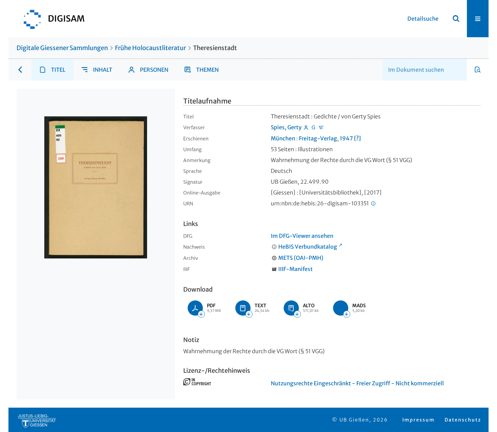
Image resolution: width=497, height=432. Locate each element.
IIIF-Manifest (295, 269)
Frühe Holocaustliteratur (150, 48)
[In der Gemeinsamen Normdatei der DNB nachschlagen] (313, 127)
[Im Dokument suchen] (478, 70)
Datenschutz (463, 420)
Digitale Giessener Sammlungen (62, 48)
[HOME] (50, 18)
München (283, 138)
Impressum (418, 420)
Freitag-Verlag (318, 138)
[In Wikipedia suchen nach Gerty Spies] (321, 127)
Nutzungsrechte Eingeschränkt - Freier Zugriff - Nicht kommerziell (357, 383)
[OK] (456, 18)
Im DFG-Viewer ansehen (302, 235)
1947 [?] (350, 138)
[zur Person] (306, 127)
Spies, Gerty (286, 127)
